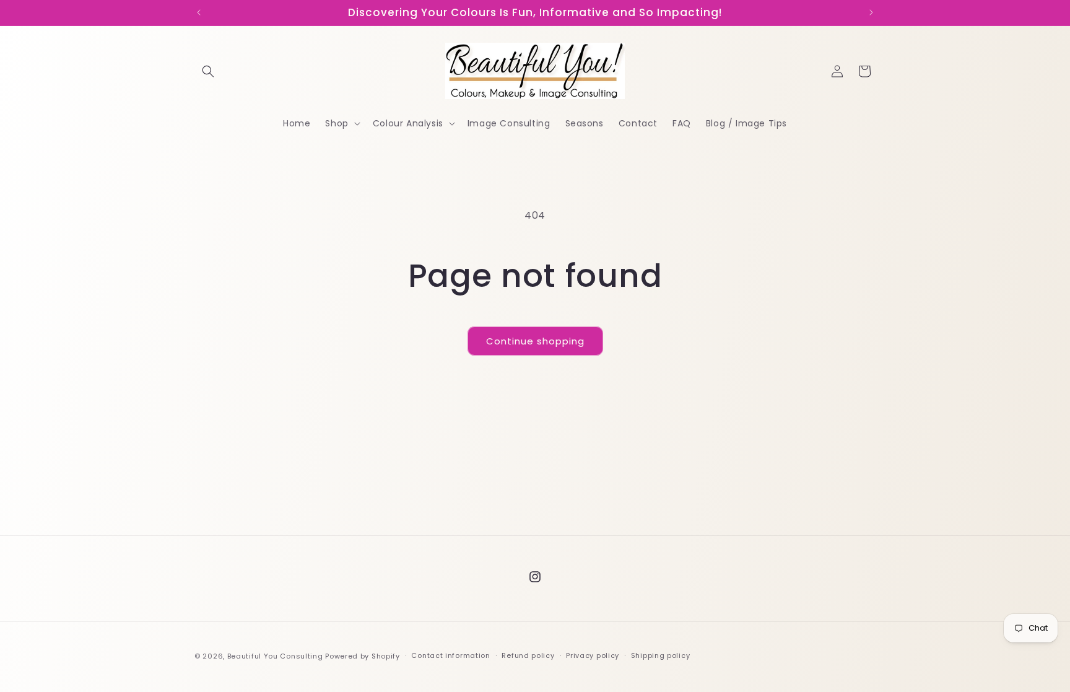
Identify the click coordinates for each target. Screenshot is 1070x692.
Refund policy (528, 655)
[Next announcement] (871, 12)
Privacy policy (592, 655)
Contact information (450, 655)
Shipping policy (660, 655)
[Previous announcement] (198, 12)
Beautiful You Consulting (276, 656)
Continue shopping (535, 341)
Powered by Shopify (362, 656)
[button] (208, 71)
